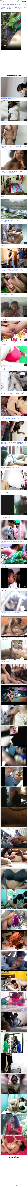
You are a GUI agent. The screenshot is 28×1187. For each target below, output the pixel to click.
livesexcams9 (14, 1185)
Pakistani (24, 4)
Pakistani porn (6, 4)
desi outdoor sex (14, 4)
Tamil (20, 4)
